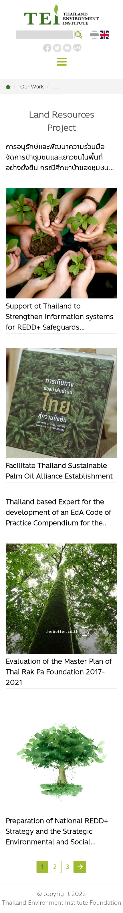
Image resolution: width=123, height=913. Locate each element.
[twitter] (57, 48)
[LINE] (77, 48)
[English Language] (104, 35)
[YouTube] (67, 48)
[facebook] (47, 48)
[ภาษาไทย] (94, 35)
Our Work (32, 87)
